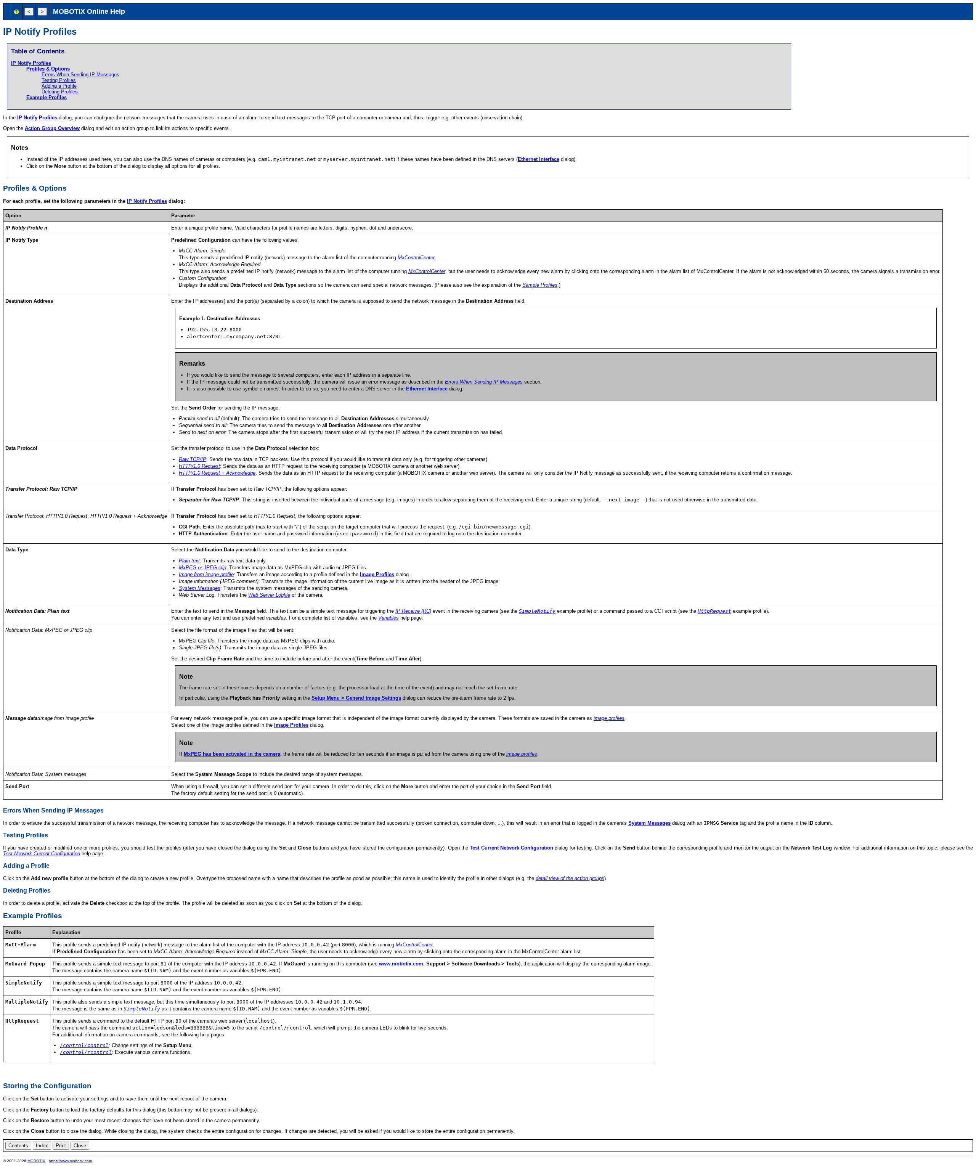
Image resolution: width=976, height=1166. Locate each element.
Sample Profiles (539, 285)
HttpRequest (714, 611)
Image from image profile (206, 574)
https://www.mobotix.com (70, 1161)
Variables (388, 618)
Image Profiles (377, 574)
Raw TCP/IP (192, 459)
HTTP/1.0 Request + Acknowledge (217, 473)
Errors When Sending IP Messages (80, 74)
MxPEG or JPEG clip (202, 567)
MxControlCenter (416, 257)
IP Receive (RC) (413, 611)
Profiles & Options (48, 69)
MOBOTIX (36, 1161)
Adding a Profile (59, 86)
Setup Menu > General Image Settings (356, 698)
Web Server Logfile (269, 595)
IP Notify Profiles (31, 63)
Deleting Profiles (60, 92)
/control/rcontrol (86, 1052)
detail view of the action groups (570, 878)
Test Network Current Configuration (41, 853)
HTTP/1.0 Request (199, 466)
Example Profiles (46, 97)
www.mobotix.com (401, 964)
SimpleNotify (537, 611)
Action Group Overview (52, 128)
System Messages (199, 588)
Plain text (189, 561)
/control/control (84, 1045)
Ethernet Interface (538, 159)
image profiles (609, 718)
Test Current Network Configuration (511, 848)
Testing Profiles (59, 80)
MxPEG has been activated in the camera (232, 754)
